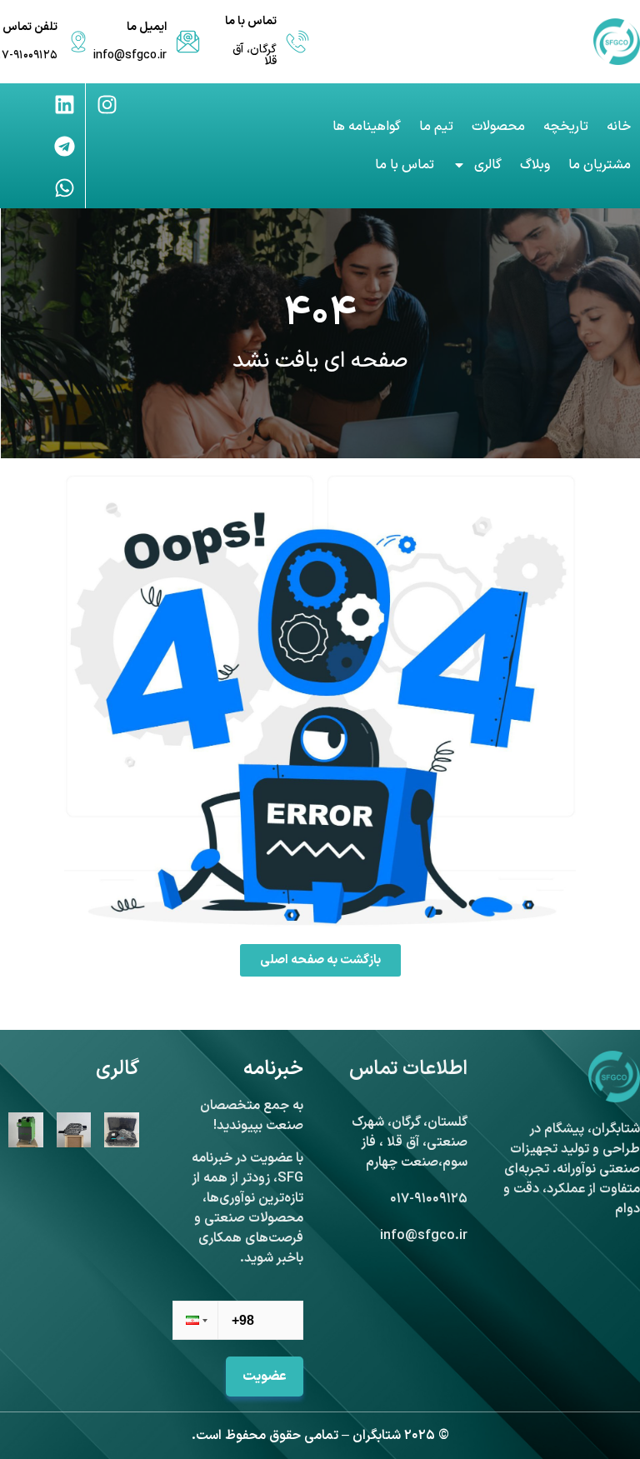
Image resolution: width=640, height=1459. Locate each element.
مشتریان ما (599, 165)
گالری (488, 165)
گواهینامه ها (366, 127)
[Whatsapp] (64, 187)
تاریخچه (565, 127)
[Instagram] (107, 104)
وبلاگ (535, 165)
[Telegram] (64, 146)
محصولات (498, 127)
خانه (619, 127)
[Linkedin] (64, 104)
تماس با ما (404, 165)
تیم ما (436, 127)
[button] (195, 1320)
